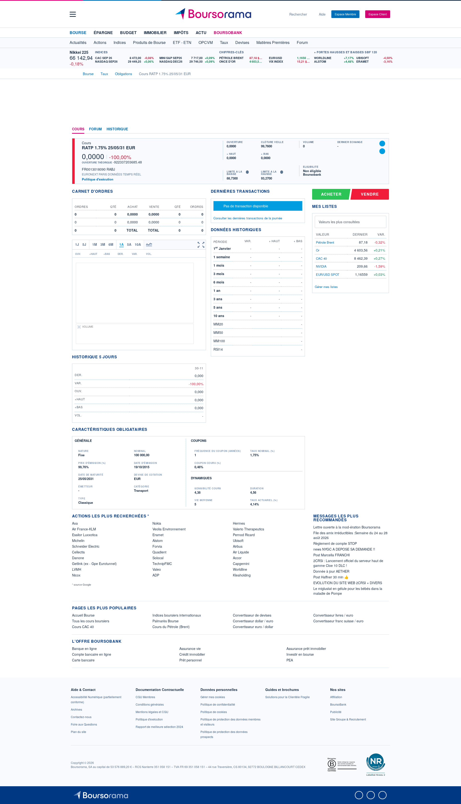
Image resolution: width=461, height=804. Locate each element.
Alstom (157, 540)
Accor (237, 557)
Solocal (158, 557)
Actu (201, 32)
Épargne (103, 32)
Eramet (158, 534)
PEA (289, 660)
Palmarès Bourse (165, 620)
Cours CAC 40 (83, 626)
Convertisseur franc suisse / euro (338, 620)
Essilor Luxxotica (84, 534)
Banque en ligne (84, 648)
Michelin (78, 540)
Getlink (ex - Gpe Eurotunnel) (94, 563)
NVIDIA (321, 266)
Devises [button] (242, 42)
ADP (155, 575)
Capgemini (241, 563)
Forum (302, 42)
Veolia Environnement (169, 529)
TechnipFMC (162, 563)
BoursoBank (228, 32)
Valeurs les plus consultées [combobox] (339, 221)
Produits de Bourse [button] (149, 42)
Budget (128, 32)
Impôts (181, 32)
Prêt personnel (190, 660)
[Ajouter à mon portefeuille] (382, 143)
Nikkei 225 (79, 52)
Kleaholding (242, 575)
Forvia (157, 546)
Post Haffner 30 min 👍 (330, 577)
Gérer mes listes (326, 286)
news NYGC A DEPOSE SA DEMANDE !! (344, 549)
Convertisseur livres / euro (333, 615)
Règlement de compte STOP (335, 543)
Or (317, 250)
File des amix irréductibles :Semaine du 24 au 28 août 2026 (350, 535)
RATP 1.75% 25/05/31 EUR (108, 147)
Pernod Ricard (244, 534)
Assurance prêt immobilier (306, 648)
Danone (78, 557)
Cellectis (78, 552)
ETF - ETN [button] (182, 42)
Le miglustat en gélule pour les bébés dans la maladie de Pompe (347, 591)
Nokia (156, 523)
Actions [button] (100, 42)
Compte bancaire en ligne (91, 654)
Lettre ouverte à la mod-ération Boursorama (346, 527)
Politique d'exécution (97, 179)
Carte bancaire (83, 660)
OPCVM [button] (206, 42)
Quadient (159, 552)
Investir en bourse (300, 654)
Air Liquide (241, 552)
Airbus (238, 546)
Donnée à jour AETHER (331, 571)
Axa (75, 523)
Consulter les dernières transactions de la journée (247, 218)
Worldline (240, 569)
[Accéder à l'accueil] (74, 73)
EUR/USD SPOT (327, 274)
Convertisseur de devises (252, 615)
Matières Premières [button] (273, 42)
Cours (78, 129)
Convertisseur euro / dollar (253, 626)
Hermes (239, 523)
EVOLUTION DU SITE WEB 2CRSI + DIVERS (347, 582)
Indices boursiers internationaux (176, 615)
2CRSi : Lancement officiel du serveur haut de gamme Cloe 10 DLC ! (348, 563)
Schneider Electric (85, 546)
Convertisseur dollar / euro (253, 620)
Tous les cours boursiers (90, 620)
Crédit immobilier (192, 654)
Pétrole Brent (325, 242)
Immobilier (155, 32)
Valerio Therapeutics (248, 529)
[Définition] (247, 172)
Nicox (76, 575)
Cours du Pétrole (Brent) (171, 626)
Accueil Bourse (83, 615)
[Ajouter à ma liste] (382, 151)
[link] (76, 709)
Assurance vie (190, 648)
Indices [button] (120, 42)
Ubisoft (238, 540)
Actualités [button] (78, 42)
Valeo (156, 569)
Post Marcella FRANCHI (331, 554)
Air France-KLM (84, 529)
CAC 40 (321, 258)
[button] (72, 14)
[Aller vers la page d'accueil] (228, 14)
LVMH (76, 569)
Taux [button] (224, 42)
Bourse (78, 32)
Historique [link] (117, 129)
